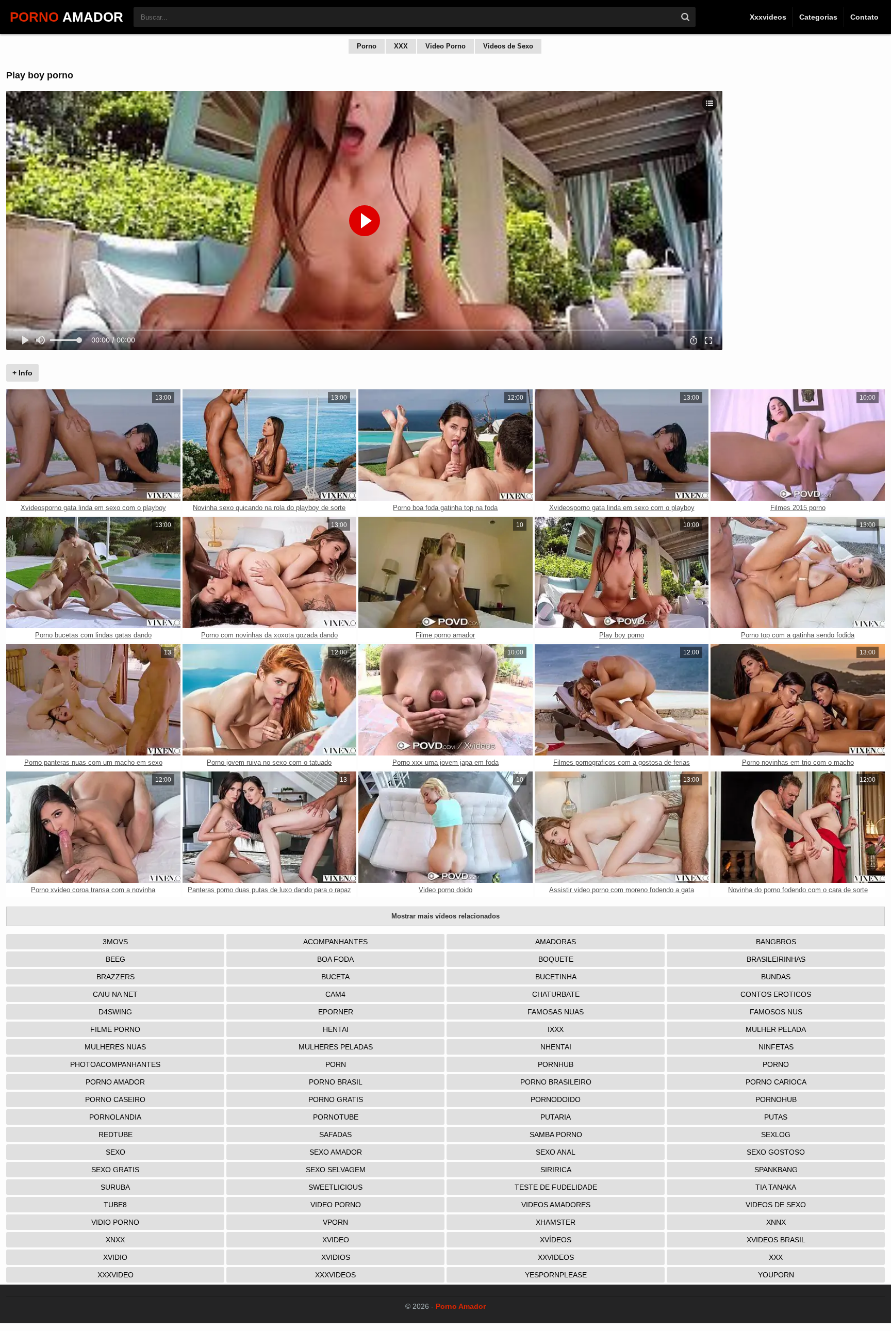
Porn (335, 1064)
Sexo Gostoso (776, 1152)
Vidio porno (115, 1222)
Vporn (335, 1222)
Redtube (115, 1134)
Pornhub (555, 1064)
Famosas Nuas (555, 1012)
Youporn (776, 1275)
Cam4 (335, 994)
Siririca (555, 1169)
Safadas (335, 1134)
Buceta (335, 977)
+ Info (22, 373)
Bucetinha (555, 977)
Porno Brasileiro (555, 1082)
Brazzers (115, 977)
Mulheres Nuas (115, 1047)
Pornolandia (115, 1117)
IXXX (556, 1029)
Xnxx (115, 1240)
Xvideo (335, 1240)
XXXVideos (335, 1275)
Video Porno (445, 46)
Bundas (775, 977)
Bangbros (776, 942)
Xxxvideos (768, 17)
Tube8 (115, 1205)
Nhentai (555, 1047)
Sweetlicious (335, 1187)
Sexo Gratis (115, 1169)
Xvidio (115, 1257)
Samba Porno (556, 1134)
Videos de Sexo (508, 46)
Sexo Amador (335, 1152)
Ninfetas (776, 1047)
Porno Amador (115, 1082)
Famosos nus (776, 1012)
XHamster (555, 1222)
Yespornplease (556, 1275)
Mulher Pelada (776, 1029)
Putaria (555, 1117)
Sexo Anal (555, 1152)
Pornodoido (556, 1099)
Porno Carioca (776, 1082)
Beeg (115, 959)
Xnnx (776, 1222)
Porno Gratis (335, 1099)
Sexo (115, 1152)
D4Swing (115, 1012)
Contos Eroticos (775, 994)
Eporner (335, 1012)
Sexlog (775, 1134)
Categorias (818, 17)
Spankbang (776, 1169)
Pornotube (335, 1117)
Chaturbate (556, 994)
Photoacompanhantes (115, 1064)
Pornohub (776, 1099)
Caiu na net (115, 994)
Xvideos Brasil (776, 1240)
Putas (775, 1117)
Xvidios (335, 1257)
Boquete (555, 959)
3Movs (115, 942)
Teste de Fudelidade (556, 1187)
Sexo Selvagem (336, 1169)
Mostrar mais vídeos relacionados (445, 916)
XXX (401, 46)
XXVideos (556, 1257)
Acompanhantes (335, 942)
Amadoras (555, 942)
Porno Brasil (335, 1082)
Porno (366, 46)
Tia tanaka (775, 1187)
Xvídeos (555, 1240)
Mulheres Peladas (336, 1047)
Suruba (115, 1187)
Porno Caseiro (115, 1099)
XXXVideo (115, 1275)
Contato (864, 17)
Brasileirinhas (776, 959)
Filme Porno (115, 1029)
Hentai (336, 1029)
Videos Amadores (555, 1205)
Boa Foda (335, 959)
